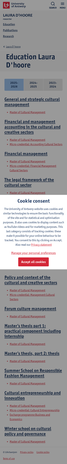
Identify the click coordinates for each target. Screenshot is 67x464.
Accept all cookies (33, 262)
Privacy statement (41, 244)
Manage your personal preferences (33, 253)
